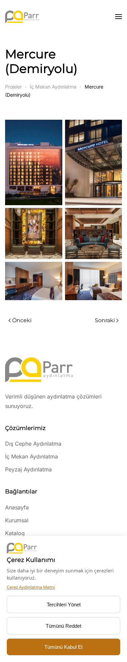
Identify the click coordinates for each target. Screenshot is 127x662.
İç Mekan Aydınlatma (31, 456)
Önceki (21, 320)
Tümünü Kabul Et (63, 647)
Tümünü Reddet (63, 626)
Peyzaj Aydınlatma (28, 469)
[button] (118, 16)
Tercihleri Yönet (64, 604)
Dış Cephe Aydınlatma (33, 443)
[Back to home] (22, 16)
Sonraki (105, 320)
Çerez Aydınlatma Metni (31, 587)
